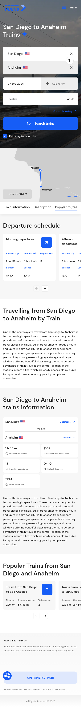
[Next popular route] (45, 616)
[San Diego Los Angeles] (47, 589)
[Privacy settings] (7, 675)
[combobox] (26, 54)
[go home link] (15, 8)
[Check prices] (46, 242)
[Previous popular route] (36, 616)
